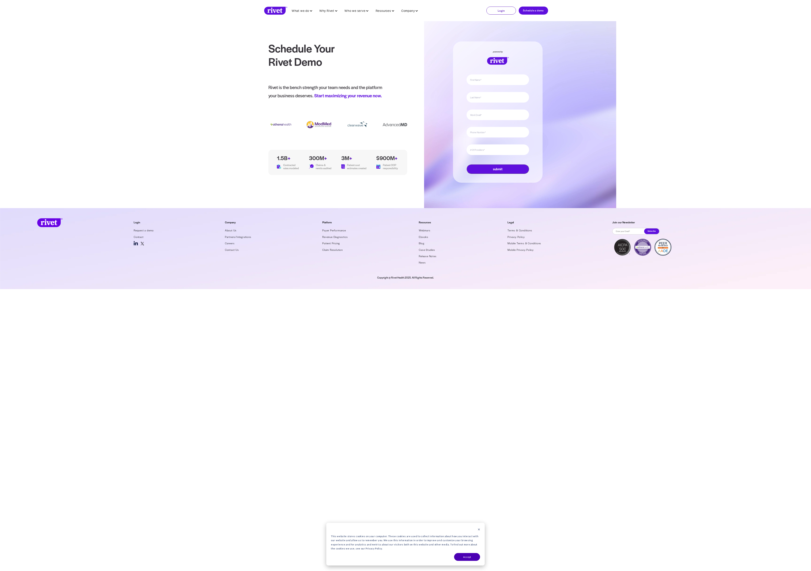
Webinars (424, 230)
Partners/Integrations (238, 237)
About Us (231, 230)
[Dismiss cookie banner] (479, 530)
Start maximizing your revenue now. (348, 95)
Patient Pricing (331, 243)
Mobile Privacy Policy (521, 250)
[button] (302, 10)
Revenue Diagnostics (335, 237)
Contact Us (232, 250)
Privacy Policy (516, 237)
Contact (139, 237)
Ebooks (423, 237)
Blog (421, 243)
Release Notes (427, 256)
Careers (230, 243)
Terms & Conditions (520, 230)
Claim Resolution (332, 250)
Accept (467, 557)
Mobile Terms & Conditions (524, 243)
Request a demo (144, 230)
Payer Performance (334, 230)
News (422, 262)
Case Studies (427, 250)
